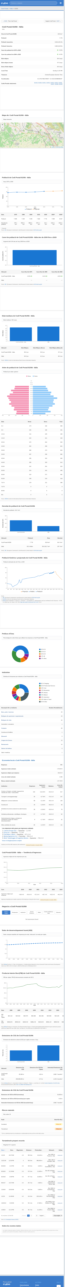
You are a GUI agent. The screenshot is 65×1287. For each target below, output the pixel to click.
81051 (44, 82)
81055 (60, 82)
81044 (36, 82)
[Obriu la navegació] (61, 3)
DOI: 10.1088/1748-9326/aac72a (24, 1084)
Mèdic (39, 912)
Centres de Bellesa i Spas (48, 912)
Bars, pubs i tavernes (7, 712)
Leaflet (52, 147)
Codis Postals (4, 8)
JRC (5, 230)
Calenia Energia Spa (10, 830)
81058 (56, 84)
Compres (4, 728)
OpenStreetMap (59, 147)
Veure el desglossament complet (12, 840)
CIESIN (6, 360)
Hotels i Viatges (6, 912)
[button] (33, 3)
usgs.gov (60, 1155)
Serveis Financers (31, 912)
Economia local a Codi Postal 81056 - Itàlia (18, 760)
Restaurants (4, 744)
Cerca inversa (24, 1285)
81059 (60, 84)
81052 (48, 82)
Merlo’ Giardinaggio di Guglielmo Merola (16, 838)
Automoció (23, 912)
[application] (32, 198)
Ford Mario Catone (9, 834)
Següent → (42, 1215)
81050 (40, 82)
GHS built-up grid (38, 230)
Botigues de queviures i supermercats (12, 716)
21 (36, 1215)
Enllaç (4, 600)
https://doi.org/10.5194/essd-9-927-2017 (29, 602)
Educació (4, 736)
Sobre (37, 1285)
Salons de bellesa (6, 748)
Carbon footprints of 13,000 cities (52, 1083)
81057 (52, 84)
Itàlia (11, 8)
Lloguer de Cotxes (6, 740)
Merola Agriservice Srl (10, 836)
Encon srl (6, 832)
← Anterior (23, 1215)
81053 (52, 82)
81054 (56, 82)
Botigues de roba (6, 720)
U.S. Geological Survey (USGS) (11, 1219)
